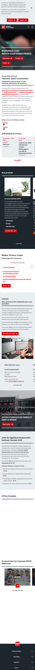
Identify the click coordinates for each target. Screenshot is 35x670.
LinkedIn (5, 123)
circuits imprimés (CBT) (9, 92)
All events (17, 160)
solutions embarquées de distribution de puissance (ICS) (17, 93)
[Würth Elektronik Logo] (8, 27)
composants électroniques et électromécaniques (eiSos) (17, 90)
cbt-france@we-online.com (16, 381)
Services (8, 223)
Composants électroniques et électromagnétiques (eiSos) (11, 272)
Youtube (5, 127)
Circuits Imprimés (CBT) (9, 276)
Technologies (9, 221)
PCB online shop (10, 226)
